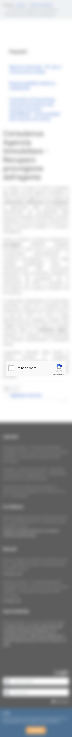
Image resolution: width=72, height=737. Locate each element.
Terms (61, 374)
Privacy (55, 374)
